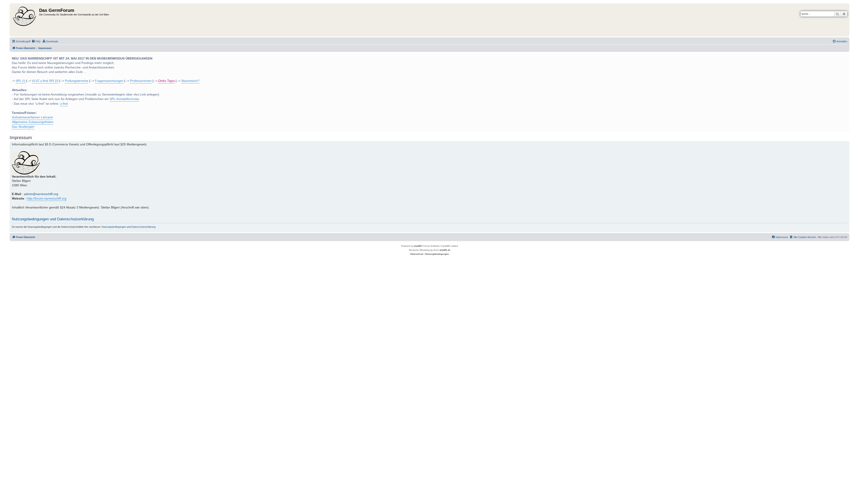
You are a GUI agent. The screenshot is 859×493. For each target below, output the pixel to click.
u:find (64, 103)
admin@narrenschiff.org (41, 194)
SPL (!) (20, 81)
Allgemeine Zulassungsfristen (32, 122)
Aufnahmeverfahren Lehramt (32, 117)
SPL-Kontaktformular (124, 99)
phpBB (417, 246)
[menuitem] (36, 41)
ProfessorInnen (141, 81)
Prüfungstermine (76, 81)
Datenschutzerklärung (143, 226)
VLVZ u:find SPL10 (45, 81)
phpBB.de (445, 250)
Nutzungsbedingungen (114, 226)
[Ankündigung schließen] (845, 57)
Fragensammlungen (109, 81)
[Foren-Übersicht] (25, 19)
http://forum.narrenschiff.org (46, 198)
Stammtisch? (190, 81)
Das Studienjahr (23, 126)
